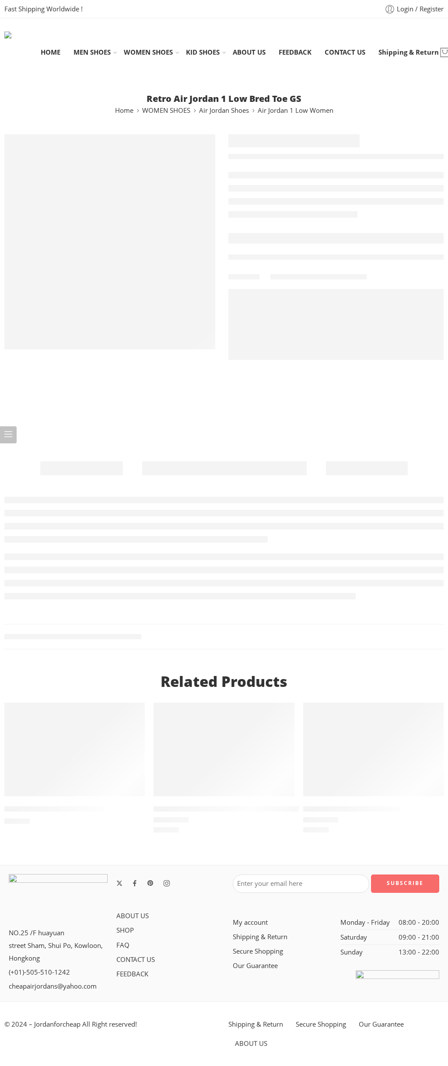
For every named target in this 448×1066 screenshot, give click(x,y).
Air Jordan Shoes (224, 110)
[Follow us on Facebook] (134, 883)
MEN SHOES (92, 52)
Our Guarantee (255, 965)
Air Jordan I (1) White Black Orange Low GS (232, 809)
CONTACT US (345, 52)
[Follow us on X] (119, 883)
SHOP (125, 930)
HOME (50, 52)
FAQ (123, 945)
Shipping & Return (408, 52)
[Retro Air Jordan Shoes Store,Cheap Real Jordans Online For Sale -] (22, 52)
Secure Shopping (258, 951)
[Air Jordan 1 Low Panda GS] (373, 749)
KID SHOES (203, 52)
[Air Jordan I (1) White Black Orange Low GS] (224, 749)
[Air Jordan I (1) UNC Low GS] (74, 749)
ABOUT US (249, 52)
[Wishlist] (132, 715)
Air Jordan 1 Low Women (295, 110)
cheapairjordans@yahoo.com (53, 986)
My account (250, 922)
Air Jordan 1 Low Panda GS (351, 809)
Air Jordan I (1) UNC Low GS (54, 809)
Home (124, 110)
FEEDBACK (295, 52)
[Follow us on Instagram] (167, 883)
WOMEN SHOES (148, 52)
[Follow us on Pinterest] (150, 883)
